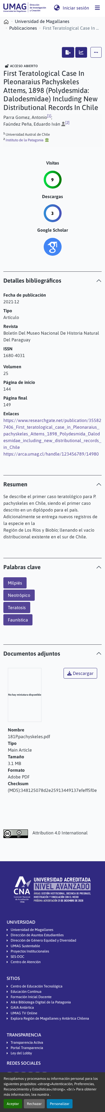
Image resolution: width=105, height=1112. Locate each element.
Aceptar (13, 1104)
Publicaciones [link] (23, 28)
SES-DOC (17, 956)
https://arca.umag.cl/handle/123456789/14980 (51, 453)
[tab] (52, 280)
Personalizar (59, 1104)
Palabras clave (22, 567)
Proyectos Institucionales (30, 951)
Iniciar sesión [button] (76, 7)
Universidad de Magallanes (32, 930)
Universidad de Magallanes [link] (42, 21)
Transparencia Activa (27, 1042)
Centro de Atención (26, 962)
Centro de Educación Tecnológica (36, 986)
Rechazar (34, 1104)
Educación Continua (26, 991)
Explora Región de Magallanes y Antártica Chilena (50, 1018)
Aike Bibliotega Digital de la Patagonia (41, 1002)
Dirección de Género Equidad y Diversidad (43, 940)
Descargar (83, 673)
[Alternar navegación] (97, 8)
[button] (24, 7)
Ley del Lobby (21, 1053)
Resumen (15, 484)
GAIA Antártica (22, 1007)
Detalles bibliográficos (32, 280)
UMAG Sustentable (25, 946)
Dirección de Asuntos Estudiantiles (37, 935)
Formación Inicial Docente (31, 997)
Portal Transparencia (27, 1048)
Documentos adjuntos (31, 653)
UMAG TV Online (24, 1013)
